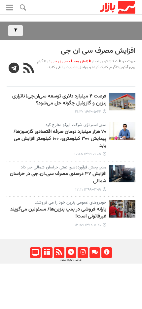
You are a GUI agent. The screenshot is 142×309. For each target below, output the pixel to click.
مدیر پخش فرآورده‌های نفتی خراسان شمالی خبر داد (63, 167)
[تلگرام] (71, 252)
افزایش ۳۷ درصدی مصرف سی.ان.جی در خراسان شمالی (58, 177)
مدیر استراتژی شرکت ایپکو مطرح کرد (76, 125)
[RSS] (28, 69)
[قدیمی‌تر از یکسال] (122, 101)
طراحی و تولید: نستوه (71, 260)
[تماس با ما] (94, 252)
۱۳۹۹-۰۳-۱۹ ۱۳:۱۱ (88, 190)
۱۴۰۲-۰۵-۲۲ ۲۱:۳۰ (88, 112)
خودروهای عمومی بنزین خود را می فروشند (70, 202)
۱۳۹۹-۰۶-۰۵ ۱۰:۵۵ (87, 154)
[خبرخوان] (59, 252)
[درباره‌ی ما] (106, 252)
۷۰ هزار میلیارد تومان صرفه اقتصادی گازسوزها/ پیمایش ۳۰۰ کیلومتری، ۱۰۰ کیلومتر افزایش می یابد (60, 139)
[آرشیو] (47, 252)
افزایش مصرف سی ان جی (98, 51)
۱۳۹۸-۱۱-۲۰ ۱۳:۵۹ (88, 225)
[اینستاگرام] (83, 252)
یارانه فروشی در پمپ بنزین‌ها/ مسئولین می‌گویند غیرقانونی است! (58, 213)
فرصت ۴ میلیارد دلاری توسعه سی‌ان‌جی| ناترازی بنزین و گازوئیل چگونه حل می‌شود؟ (59, 100)
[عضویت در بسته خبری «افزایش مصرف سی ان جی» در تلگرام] (14, 69)
